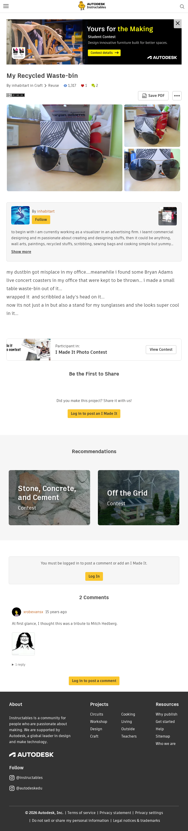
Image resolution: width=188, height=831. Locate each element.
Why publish (166, 714)
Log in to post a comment (94, 680)
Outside (128, 729)
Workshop (98, 721)
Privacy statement (115, 812)
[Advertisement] (94, 42)
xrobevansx (33, 612)
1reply (20, 664)
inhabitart (20, 85)
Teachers (129, 736)
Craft (38, 85)
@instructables (29, 777)
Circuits (96, 714)
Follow (41, 219)
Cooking (128, 714)
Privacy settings (149, 812)
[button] (6, 6)
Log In (94, 576)
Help (160, 729)
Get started (165, 721)
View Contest (161, 349)
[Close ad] (178, 23)
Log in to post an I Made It (94, 413)
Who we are (166, 743)
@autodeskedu (29, 788)
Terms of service (81, 812)
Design (96, 729)
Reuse (53, 85)
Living (126, 721)
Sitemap (163, 736)
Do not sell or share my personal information (70, 820)
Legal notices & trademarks (136, 820)
